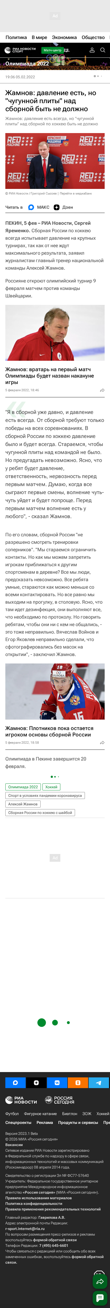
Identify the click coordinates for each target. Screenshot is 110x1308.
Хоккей (51, 787)
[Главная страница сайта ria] (6, 50)
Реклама (45, 1122)
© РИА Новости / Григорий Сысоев (31, 193)
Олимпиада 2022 (23, 787)
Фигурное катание (40, 1113)
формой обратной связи (55, 1240)
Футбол (12, 1113)
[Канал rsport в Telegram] (99, 1082)
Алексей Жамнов (23, 804)
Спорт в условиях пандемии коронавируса (45, 795)
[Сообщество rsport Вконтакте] (57, 1082)
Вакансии (14, 1145)
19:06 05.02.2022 (20, 77)
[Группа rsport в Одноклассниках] (78, 1082)
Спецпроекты (18, 1122)
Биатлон (69, 1113)
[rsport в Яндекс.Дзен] (36, 1082)
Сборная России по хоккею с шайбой (40, 812)
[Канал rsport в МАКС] (15, 1082)
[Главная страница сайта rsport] (32, 50)
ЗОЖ (86, 1113)
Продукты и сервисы (78, 1122)
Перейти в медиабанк (76, 193)
